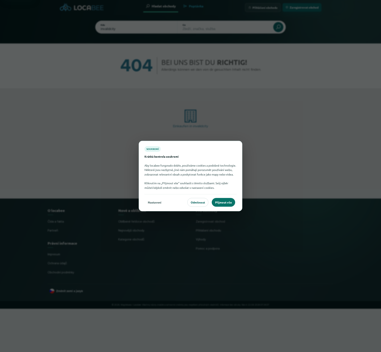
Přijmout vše (223, 202)
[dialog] (190, 176)
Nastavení (154, 202)
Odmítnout (198, 202)
